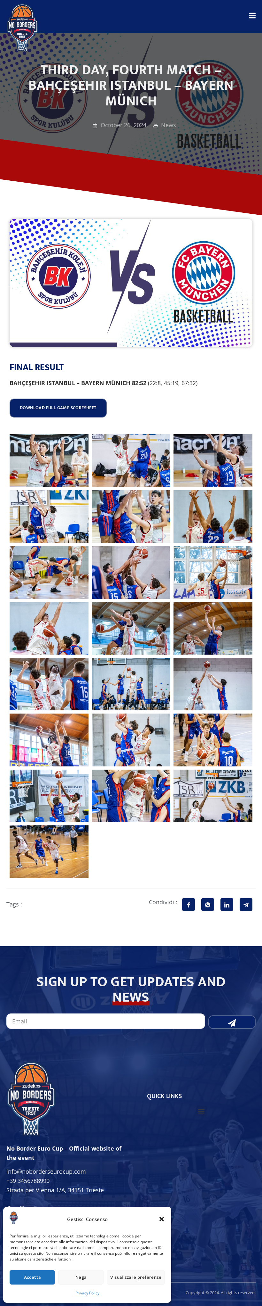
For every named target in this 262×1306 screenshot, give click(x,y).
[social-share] (188, 904)
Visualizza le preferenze (135, 1277)
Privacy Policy (87, 1293)
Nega (81, 1277)
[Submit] (232, 1022)
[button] (161, 1219)
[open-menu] (252, 17)
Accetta (32, 1277)
